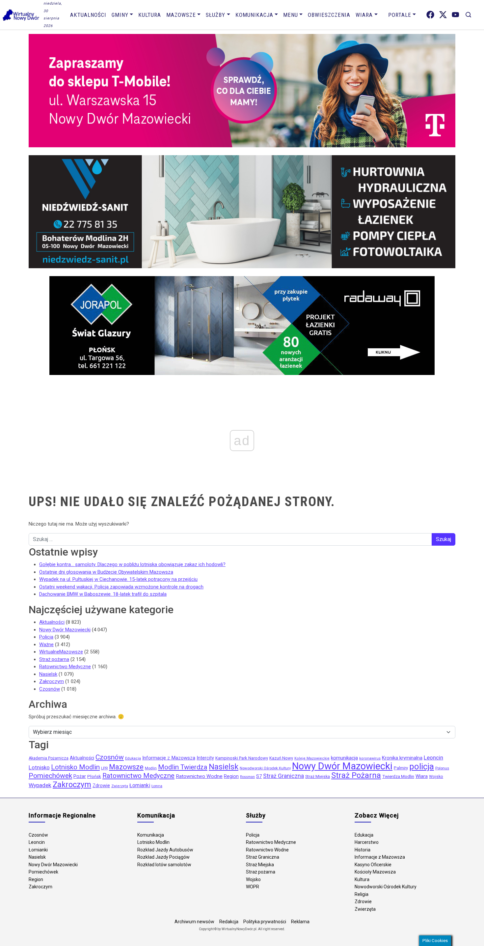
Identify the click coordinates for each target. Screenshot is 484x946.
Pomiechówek (50, 775)
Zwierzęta (119, 786)
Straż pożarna (54, 659)
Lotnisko (39, 767)
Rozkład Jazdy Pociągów (163, 857)
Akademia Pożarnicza (48, 758)
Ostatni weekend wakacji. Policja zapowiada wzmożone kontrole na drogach (121, 587)
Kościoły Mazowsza (375, 871)
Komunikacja (254, 15)
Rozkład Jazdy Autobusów (165, 849)
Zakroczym (51, 681)
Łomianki (139, 785)
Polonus (442, 768)
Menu (290, 15)
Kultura (149, 15)
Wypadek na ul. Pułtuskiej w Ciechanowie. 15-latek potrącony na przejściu (118, 579)
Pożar (79, 776)
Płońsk (94, 776)
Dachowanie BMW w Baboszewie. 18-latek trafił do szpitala (103, 594)
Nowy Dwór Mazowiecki (65, 630)
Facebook (430, 14)
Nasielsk (48, 674)
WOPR (252, 886)
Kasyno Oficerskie (373, 864)
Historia (362, 849)
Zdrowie (101, 785)
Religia (361, 894)
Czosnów (49, 689)
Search (468, 14)
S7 (259, 776)
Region (231, 776)
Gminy (120, 15)
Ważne (46, 644)
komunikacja (344, 758)
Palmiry (401, 767)
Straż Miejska (317, 776)
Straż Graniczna (283, 776)
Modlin (151, 768)
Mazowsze (181, 15)
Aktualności (88, 15)
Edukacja (133, 758)
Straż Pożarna (356, 775)
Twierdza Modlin (398, 776)
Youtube (455, 14)
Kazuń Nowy (281, 758)
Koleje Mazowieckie (312, 758)
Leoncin (433, 757)
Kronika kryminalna (402, 758)
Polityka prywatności (264, 921)
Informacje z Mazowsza (168, 758)
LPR (104, 768)
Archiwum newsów (194, 921)
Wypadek (40, 785)
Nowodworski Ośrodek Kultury (265, 768)
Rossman (247, 777)
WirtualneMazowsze (61, 652)
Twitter (443, 14)
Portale (399, 15)
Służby (215, 15)
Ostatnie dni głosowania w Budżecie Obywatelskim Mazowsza (106, 572)
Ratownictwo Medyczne (65, 667)
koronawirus (370, 758)
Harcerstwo (367, 842)
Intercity (205, 758)
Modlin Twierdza (182, 767)
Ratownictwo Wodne (199, 776)
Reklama (300, 921)
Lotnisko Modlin (75, 767)
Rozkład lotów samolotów (164, 864)
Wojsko (436, 776)
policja (421, 766)
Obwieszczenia (329, 15)
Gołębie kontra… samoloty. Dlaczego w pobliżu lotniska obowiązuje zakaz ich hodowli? (132, 564)
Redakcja (228, 921)
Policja (46, 637)
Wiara (364, 15)
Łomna (156, 786)
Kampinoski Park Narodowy (241, 758)
